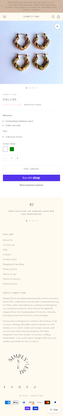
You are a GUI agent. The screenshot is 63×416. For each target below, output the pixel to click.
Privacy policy (10, 269)
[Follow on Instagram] (19, 387)
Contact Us (9, 245)
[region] (31, 209)
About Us (8, 240)
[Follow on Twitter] (12, 387)
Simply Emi (10, 94)
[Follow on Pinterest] (27, 387)
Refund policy (10, 283)
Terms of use (9, 274)
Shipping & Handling (13, 264)
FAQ (5, 249)
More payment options (31, 184)
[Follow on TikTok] (34, 387)
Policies (7, 254)
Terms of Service (11, 279)
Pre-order (31, 169)
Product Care (10, 259)
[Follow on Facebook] (4, 387)
